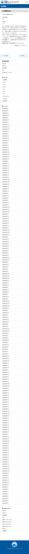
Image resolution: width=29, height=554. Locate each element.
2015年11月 (4, 386)
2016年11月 (4, 358)
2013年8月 (4, 448)
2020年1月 (4, 271)
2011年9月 (4, 493)
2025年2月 (4, 147)
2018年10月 (4, 305)
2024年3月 (4, 172)
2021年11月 (4, 232)
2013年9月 (4, 445)
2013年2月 (4, 461)
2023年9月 (4, 186)
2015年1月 (4, 409)
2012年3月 (4, 487)
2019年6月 (4, 287)
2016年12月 (4, 356)
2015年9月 (4, 390)
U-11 (19, 45)
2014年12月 (4, 411)
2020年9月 (4, 262)
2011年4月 (4, 503)
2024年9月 (4, 159)
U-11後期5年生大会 (6, 11)
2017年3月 (4, 349)
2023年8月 (4, 188)
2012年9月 (4, 473)
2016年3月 (4, 376)
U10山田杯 (4, 67)
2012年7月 (4, 477)
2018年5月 (4, 317)
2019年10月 (4, 278)
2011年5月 (4, 500)
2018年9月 (4, 308)
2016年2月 (4, 379)
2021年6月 (4, 241)
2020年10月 (4, 259)
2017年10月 (4, 333)
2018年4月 (4, 319)
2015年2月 (4, 406)
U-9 (4, 89)
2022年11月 (4, 209)
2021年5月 (4, 243)
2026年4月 (4, 117)
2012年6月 (4, 480)
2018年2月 (4, 324)
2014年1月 (4, 436)
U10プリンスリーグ (6, 524)
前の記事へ (6, 55)
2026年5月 (4, 115)
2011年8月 (4, 496)
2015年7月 (4, 395)
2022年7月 (4, 218)
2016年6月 (4, 370)
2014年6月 (4, 425)
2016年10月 (4, 360)
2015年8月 (4, 392)
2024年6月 (4, 165)
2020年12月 (4, 255)
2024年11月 (4, 154)
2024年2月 (4, 175)
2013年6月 (4, 452)
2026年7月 (4, 110)
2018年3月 (4, 321)
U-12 (4, 82)
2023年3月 (4, 200)
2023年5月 (4, 195)
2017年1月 (4, 353)
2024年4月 (4, 170)
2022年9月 (4, 214)
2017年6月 (4, 342)
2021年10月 (4, 234)
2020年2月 (4, 269)
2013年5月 (4, 454)
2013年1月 (4, 464)
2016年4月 (4, 374)
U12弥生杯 (4, 530)
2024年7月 (4, 163)
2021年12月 (4, 230)
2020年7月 (4, 266)
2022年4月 (4, 225)
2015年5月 (4, 399)
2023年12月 (4, 179)
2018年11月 (4, 303)
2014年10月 (4, 415)
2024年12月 (4, 152)
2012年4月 (4, 484)
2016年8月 (4, 365)
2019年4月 (4, 292)
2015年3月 (4, 404)
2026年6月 (4, 113)
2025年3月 (4, 145)
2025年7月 (4, 136)
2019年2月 (4, 296)
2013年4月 (4, 457)
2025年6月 (4, 138)
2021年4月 (4, 246)
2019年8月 (4, 282)
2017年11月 (4, 331)
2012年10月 (4, 470)
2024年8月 (4, 161)
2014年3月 (4, 431)
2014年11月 (4, 413)
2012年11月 (4, 468)
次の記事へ (22, 55)
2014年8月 (4, 420)
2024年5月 (4, 168)
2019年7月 (4, 285)
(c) (7, 548)
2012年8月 (4, 475)
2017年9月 (4, 335)
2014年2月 (4, 434)
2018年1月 (4, 326)
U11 (3, 70)
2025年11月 (4, 126)
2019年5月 (4, 289)
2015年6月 (4, 397)
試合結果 (16, 45)
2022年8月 (4, 216)
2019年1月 (4, 298)
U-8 (4, 91)
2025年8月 (4, 133)
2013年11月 (4, 441)
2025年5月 (4, 140)
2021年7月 (4, 239)
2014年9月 (4, 418)
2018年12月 (4, 301)
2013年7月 (4, 450)
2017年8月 (4, 337)
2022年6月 (4, 220)
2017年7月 (4, 340)
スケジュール (6, 96)
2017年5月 (4, 344)
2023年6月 (4, 193)
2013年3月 (4, 459)
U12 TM (4, 65)
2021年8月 (4, 236)
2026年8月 (4, 108)
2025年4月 (4, 142)
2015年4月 (4, 402)
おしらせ (5, 98)
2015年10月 (4, 388)
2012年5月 (4, 482)
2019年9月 (4, 280)
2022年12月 (4, 207)
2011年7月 (4, 498)
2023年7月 (4, 191)
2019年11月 (4, 275)
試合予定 (5, 100)
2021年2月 (4, 250)
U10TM (3, 528)
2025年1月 (4, 149)
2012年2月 (4, 489)
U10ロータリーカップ (7, 72)
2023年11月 (4, 181)
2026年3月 (4, 120)
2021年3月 (4, 248)
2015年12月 (4, 383)
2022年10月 (4, 211)
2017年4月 (4, 347)
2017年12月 (4, 328)
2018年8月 (4, 310)
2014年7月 (4, 422)
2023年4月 (4, 197)
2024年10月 (4, 156)
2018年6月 (4, 314)
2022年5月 (4, 223)
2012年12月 (4, 466)
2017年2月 (4, 351)
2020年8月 (4, 264)
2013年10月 (4, 443)
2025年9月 (4, 131)
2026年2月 (4, 122)
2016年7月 (4, 367)
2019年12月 (4, 273)
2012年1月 (4, 491)
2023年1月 (4, 204)
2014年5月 (4, 427)
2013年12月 (4, 438)
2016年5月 (4, 372)
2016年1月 (4, 381)
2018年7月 (4, 312)
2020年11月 (4, 257)
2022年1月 (4, 227)
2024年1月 (4, 177)
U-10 (4, 86)
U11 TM (4, 63)
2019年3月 (4, 294)
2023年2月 (4, 202)
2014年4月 (4, 429)
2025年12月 (4, 124)
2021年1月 (4, 253)
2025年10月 (4, 129)
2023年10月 (4, 184)
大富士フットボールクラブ (11, 2)
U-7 (4, 93)
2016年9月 (4, 363)
